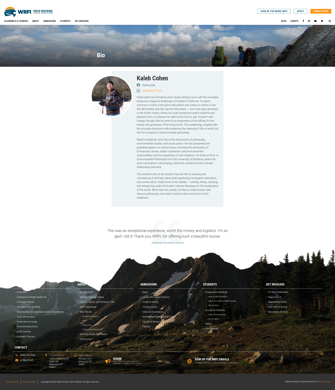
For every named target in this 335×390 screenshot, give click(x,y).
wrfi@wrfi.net (26, 360)
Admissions (148, 284)
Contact (21, 347)
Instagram (309, 21)
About (81, 284)
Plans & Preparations (217, 315)
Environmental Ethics (27, 326)
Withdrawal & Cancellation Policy (159, 316)
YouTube (315, 21)
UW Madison (211, 328)
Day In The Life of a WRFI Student (222, 301)
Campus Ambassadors (92, 329)
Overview (21, 292)
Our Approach (86, 292)
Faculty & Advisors (151, 321)
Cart (322, 21)
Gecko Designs (324, 381)
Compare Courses (26, 336)
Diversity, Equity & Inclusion (93, 334)
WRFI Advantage (88, 306)
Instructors (87, 325)
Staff (85, 321)
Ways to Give (274, 297)
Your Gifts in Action (277, 306)
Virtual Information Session (156, 297)
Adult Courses (24, 331)
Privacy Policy (29, 382)
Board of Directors (90, 316)
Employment (86, 339)
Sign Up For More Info (274, 11)
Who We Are (86, 311)
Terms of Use (12, 382)
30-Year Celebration (278, 292)
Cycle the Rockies (26, 316)
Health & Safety (150, 302)
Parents (146, 326)
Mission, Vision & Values (92, 297)
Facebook (303, 21)
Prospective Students (216, 292)
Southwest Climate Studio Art (32, 297)
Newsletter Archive (278, 311)
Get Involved (275, 284)
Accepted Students (215, 310)
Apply (300, 11)
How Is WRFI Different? (217, 297)
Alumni (208, 323)
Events (294, 21)
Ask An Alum (213, 305)
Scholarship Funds (277, 302)
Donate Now (321, 11)
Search (330, 21)
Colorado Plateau (25, 302)
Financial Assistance (152, 311)
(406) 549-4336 (28, 355)
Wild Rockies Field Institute (28, 11)
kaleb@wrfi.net (152, 90)
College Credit (149, 306)
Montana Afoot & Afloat (28, 306)
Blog (283, 21)
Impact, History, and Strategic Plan (97, 302)
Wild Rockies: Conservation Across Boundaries (40, 311)
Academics (22, 284)
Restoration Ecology (27, 321)
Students (210, 284)
